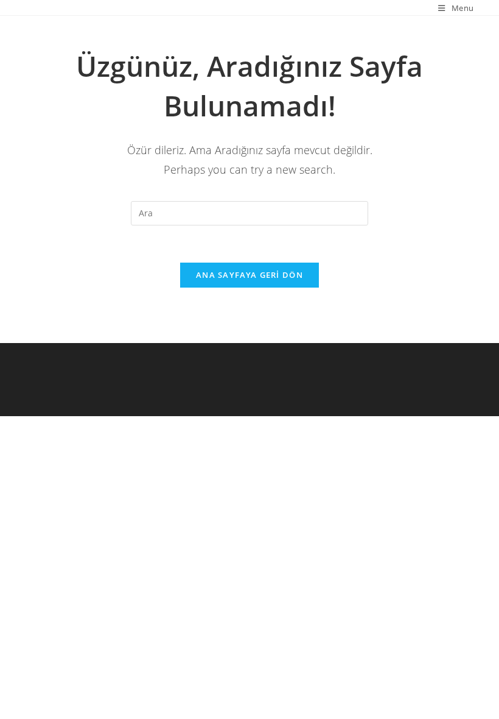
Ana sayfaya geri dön (249, 274)
